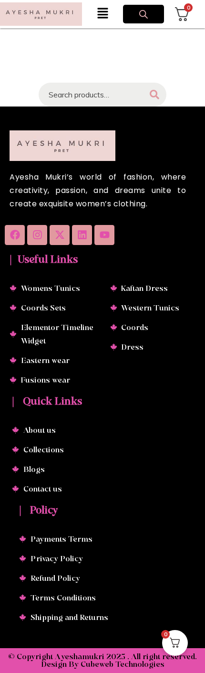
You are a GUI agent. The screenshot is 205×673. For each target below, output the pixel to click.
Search (154, 94)
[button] (102, 14)
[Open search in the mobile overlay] (143, 14)
